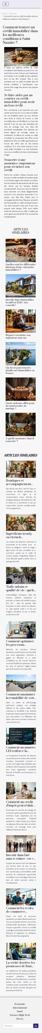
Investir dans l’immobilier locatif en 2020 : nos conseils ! (20, 302)
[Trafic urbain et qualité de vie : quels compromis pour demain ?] (21, 575)
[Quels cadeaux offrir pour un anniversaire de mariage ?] (21, 389)
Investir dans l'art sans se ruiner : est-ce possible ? (20, 858)
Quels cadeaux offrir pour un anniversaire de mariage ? (20, 406)
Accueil (4, 13)
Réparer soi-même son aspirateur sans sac (18, 336)
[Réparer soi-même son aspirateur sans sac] (21, 321)
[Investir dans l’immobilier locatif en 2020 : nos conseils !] (21, 285)
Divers (19, 1019)
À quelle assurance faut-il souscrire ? (20, 440)
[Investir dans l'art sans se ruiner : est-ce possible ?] (21, 843)
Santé (20, 1011)
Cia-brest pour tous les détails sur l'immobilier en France (20, 370)
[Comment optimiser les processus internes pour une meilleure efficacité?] (21, 629)
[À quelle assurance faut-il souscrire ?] (21, 424)
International (20, 1007)
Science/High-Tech (20, 1015)
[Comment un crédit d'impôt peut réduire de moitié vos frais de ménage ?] (21, 790)
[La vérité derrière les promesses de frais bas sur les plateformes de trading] (21, 951)
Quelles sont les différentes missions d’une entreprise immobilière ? (21, 267)
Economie (12, 13)
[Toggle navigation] (6, 4)
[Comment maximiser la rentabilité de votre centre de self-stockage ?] (21, 683)
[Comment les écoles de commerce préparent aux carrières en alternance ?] (21, 896)
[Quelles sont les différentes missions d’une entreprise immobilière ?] (21, 250)
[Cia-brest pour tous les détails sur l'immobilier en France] (21, 353)
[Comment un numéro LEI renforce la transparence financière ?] (21, 736)
